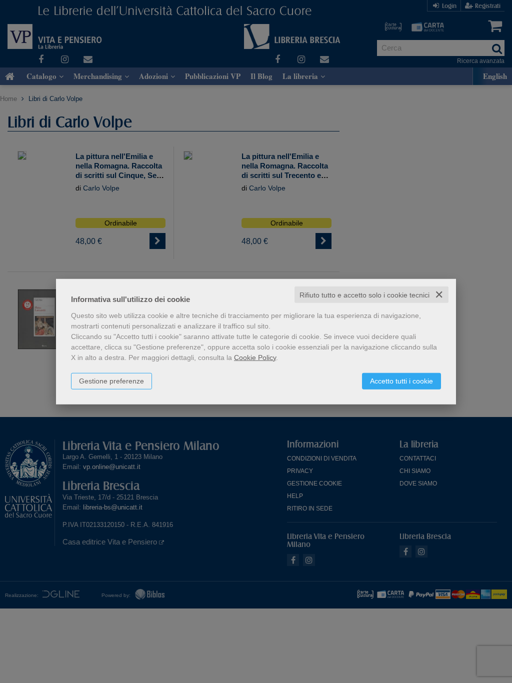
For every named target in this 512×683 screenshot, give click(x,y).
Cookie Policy (255, 357)
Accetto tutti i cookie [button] (401, 380)
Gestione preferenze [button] (111, 380)
